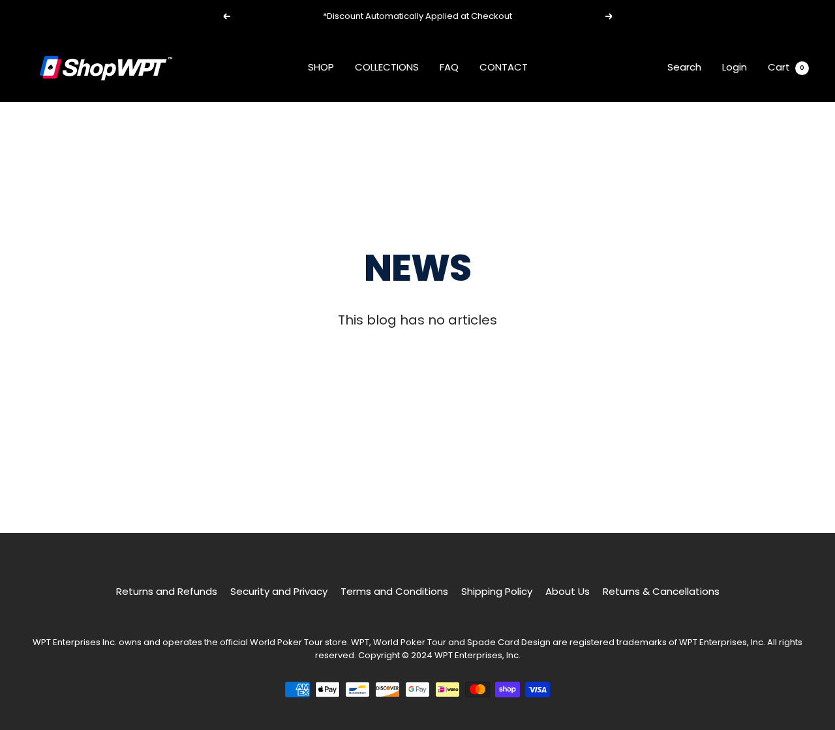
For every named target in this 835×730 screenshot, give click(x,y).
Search (684, 67)
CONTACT (503, 67)
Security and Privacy (278, 591)
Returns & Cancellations (661, 591)
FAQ (449, 67)
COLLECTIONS (387, 67)
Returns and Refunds (166, 591)
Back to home (417, 368)
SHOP (321, 67)
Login (734, 67)
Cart (786, 67)
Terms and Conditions (394, 591)
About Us (567, 591)
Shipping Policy (496, 591)
